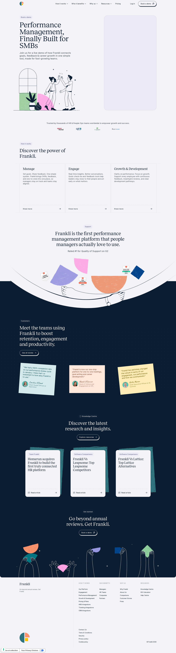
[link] (118, 3)
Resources (105, 4)
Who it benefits (78, 4)
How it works (60, 4)
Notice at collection (10, 650)
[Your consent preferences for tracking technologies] (4, 649)
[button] (42, 209)
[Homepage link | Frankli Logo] (22, 4)
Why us (93, 4)
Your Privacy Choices (29, 650)
